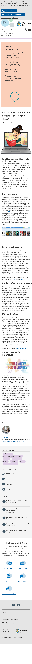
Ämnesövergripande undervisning (12, 456)
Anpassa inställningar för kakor (9, 18)
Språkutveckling (7, 454)
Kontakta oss (23, 581)
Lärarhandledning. (21, 348)
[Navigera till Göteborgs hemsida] (24, 23)
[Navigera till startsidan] (8, 23)
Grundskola (6, 459)
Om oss (4, 612)
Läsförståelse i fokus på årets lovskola (16, 517)
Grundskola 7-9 (16, 459)
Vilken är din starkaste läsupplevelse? (16, 530)
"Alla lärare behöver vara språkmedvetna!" (17, 524)
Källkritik (5, 461)
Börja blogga (22, 568)
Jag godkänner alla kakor (9, 11)
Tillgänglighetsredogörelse (9, 623)
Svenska (22, 461)
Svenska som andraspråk (10, 464)
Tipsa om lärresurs (9, 568)
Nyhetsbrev (9, 581)
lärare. (23, 279)
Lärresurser (14, 461)
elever (14, 279)
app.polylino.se (8, 212)
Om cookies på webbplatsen (10, 619)
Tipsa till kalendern (9, 594)
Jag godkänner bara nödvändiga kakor (12, 14)
